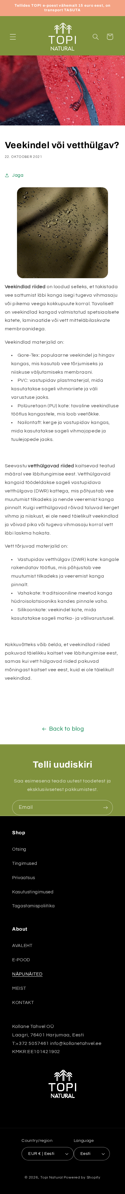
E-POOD (21, 960)
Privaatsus (23, 877)
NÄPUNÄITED (27, 974)
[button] (13, 37)
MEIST (19, 988)
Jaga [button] (18, 175)
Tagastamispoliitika (33, 906)
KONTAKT (23, 1002)
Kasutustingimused (33, 892)
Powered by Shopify (82, 1177)
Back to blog (66, 729)
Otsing (19, 849)
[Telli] (106, 807)
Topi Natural (51, 1177)
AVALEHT (22, 945)
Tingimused (24, 863)
